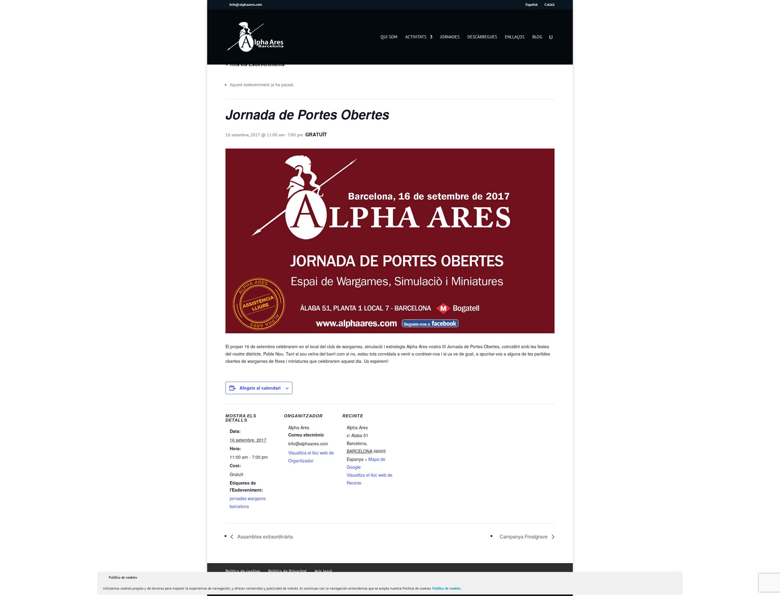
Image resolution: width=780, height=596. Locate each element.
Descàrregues (482, 37)
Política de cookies (447, 588)
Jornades (449, 37)
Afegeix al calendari (260, 388)
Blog (537, 37)
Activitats (415, 37)
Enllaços (514, 37)
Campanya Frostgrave (524, 536)
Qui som (389, 37)
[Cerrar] (677, 578)
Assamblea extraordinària (264, 536)
